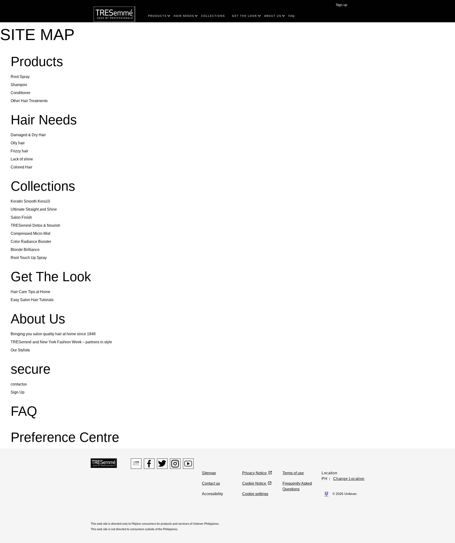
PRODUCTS (157, 15)
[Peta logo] (136, 464)
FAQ (291, 15)
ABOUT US (272, 15)
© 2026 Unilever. (344, 494)
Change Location (348, 479)
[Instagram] (175, 464)
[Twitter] (162, 464)
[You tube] (188, 464)
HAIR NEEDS (184, 15)
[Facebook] (149, 464)
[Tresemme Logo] (104, 463)
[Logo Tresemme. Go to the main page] (114, 14)
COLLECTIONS (213, 15)
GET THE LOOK (244, 15)
